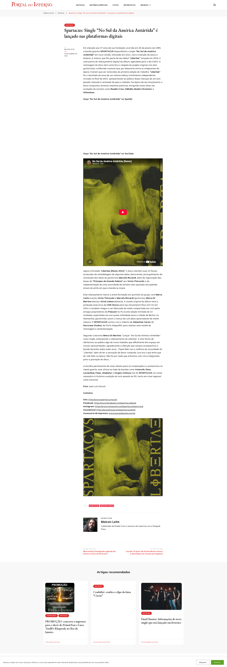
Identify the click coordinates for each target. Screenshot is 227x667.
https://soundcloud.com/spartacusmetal (115, 409)
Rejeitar (202, 662)
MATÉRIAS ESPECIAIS (98, 5)
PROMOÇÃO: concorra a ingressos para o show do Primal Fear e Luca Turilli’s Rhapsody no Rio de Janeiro (65, 627)
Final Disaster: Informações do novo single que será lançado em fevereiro (161, 620)
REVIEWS (144, 5)
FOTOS (115, 5)
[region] (113, 661)
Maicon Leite (69, 49)
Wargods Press (107, 505)
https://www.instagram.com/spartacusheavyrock (119, 406)
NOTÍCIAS (80, 5)
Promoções (51, 615)
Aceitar (217, 662)
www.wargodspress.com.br (122, 413)
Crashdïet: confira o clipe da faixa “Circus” (112, 593)
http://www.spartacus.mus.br (102, 399)
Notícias (69, 25)
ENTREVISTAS (129, 5)
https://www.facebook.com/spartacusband (115, 403)
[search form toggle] (215, 5)
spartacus (94, 505)
